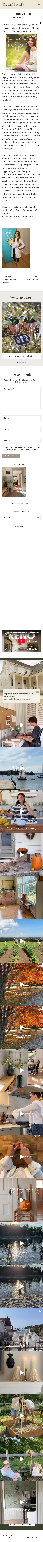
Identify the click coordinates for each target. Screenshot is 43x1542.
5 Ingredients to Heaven (9, 279)
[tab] (17, 362)
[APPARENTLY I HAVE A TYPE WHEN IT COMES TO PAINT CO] (21, 681)
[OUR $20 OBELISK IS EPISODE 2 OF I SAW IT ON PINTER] (21, 1415)
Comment (8, 389)
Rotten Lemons (34, 278)
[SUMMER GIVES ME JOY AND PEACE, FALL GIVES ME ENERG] (21, 1027)
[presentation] (21, 327)
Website (7, 440)
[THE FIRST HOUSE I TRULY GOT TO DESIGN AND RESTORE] (21, 1070)
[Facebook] (6, 1535)
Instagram (24, 28)
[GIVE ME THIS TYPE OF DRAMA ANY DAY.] (21, 1502)
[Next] (37, 330)
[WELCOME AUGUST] (21, 1286)
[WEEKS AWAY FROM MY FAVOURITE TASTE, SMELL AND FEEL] (21, 1200)
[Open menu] (39, 4)
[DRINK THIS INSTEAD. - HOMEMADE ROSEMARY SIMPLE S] (21, 1113)
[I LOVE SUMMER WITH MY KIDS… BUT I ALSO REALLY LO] (21, 941)
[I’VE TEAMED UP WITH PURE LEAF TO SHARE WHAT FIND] (21, 1459)
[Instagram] (3, 1535)
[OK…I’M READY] (21, 854)
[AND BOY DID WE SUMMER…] (21, 768)
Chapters (32, 216)
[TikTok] (12, 1535)
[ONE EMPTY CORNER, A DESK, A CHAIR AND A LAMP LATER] (21, 725)
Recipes (27, 17)
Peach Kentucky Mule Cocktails (18, 356)
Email (6, 429)
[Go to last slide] (5, 330)
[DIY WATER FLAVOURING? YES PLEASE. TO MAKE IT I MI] (21, 811)
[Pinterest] (9, 1535)
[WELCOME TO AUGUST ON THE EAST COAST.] (21, 1243)
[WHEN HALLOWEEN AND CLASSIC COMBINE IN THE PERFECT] (21, 1372)
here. (10, 213)
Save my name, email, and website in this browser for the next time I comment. (22, 448)
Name (6, 418)
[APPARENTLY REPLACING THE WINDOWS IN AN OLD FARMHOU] (21, 897)
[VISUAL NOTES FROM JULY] (21, 1329)
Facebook (10, 31)
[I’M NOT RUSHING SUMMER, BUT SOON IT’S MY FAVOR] (21, 984)
